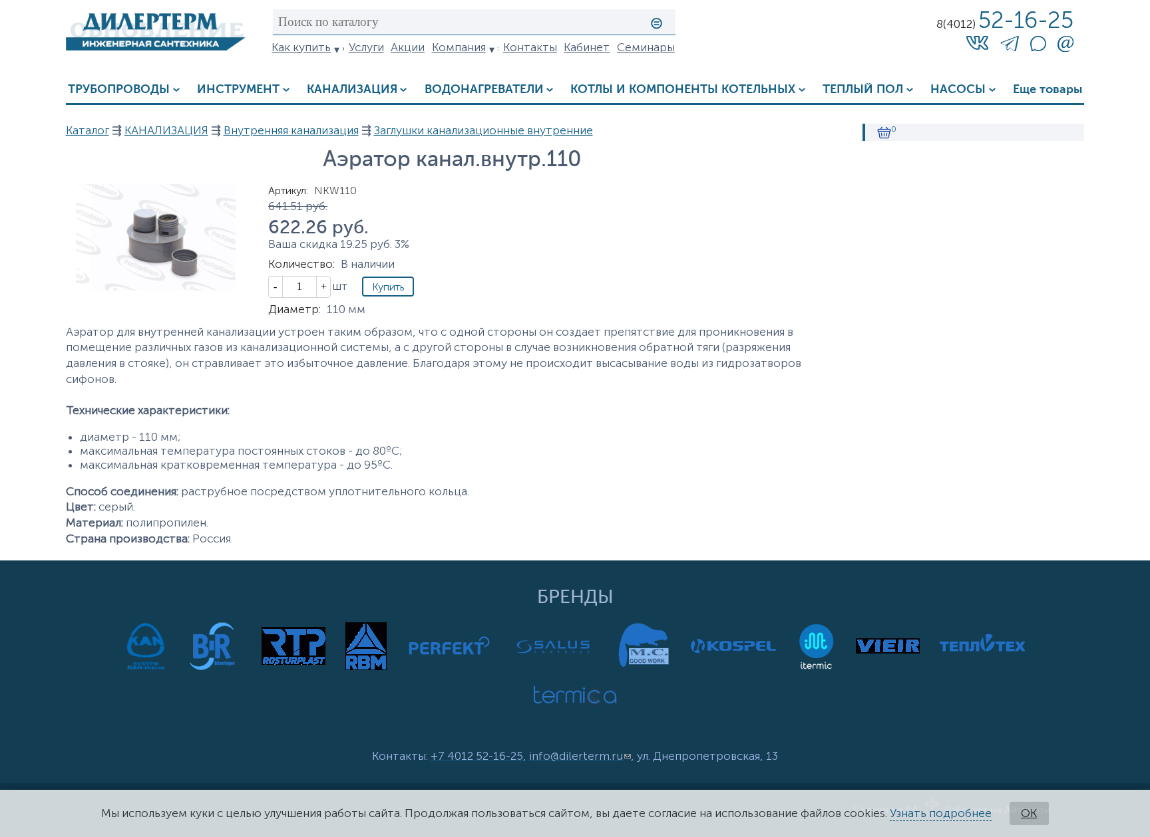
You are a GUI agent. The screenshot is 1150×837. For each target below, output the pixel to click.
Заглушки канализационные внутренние (483, 131)
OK (1029, 813)
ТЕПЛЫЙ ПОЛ (863, 90)
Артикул (288, 190)
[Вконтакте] (977, 43)
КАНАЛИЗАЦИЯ (352, 90)
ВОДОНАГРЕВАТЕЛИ (484, 90)
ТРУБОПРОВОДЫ (119, 90)
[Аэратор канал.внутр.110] (156, 287)
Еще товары (1047, 90)
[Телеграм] (1009, 46)
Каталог (87, 131)
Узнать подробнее (941, 813)
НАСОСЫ (958, 90)
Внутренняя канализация (291, 131)
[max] (1038, 48)
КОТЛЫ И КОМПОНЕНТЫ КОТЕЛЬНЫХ (682, 90)
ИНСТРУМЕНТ (238, 90)
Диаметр (294, 309)
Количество (301, 264)
